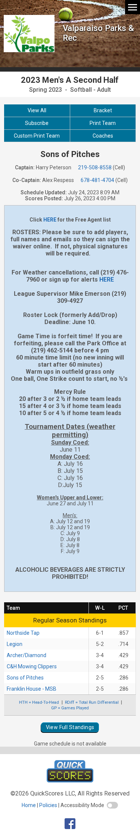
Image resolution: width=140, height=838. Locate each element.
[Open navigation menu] (132, 6)
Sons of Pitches (25, 678)
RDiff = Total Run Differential (92, 702)
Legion (14, 644)
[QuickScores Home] (70, 780)
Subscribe (37, 123)
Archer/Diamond (26, 655)
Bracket (103, 110)
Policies (48, 805)
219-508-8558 (95, 167)
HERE (49, 220)
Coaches (103, 136)
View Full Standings (70, 727)
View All (37, 110)
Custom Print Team (37, 136)
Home (29, 805)
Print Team (103, 123)
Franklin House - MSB (31, 689)
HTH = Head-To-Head (39, 702)
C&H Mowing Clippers (32, 666)
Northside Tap (23, 633)
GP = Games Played (70, 707)
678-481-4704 (97, 180)
